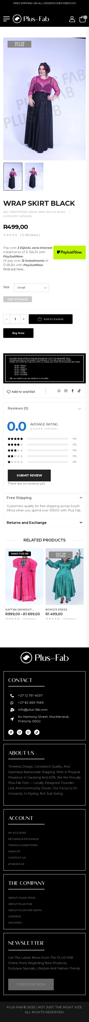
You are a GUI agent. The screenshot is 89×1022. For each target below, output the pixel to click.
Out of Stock (19, 44)
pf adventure (16, 863)
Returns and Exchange (27, 523)
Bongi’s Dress (56, 609)
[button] (44, 498)
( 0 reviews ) (30, 235)
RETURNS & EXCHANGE (23, 839)
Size (6, 287)
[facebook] (72, 390)
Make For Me (20, 553)
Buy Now (18, 333)
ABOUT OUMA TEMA (21, 897)
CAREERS (14, 916)
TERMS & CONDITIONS (22, 845)
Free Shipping (19, 498)
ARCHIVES (15, 922)
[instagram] (65, 390)
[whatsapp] (59, 390)
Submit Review (29, 475)
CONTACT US (16, 857)
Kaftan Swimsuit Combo (24, 609)
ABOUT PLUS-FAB (20, 904)
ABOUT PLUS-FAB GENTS (24, 910)
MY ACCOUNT (17, 832)
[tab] (44, 408)
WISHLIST (14, 851)
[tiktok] (79, 390)
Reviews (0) (18, 408)
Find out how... (14, 269)
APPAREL (26, 216)
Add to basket (54, 319)
